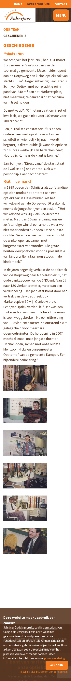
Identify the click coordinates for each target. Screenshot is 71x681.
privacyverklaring (54, 658)
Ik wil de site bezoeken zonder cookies (44, 672)
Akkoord (56, 665)
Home (18, 4)
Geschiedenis (14, 35)
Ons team (11, 29)
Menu (61, 15)
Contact (60, 4)
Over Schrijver (38, 4)
